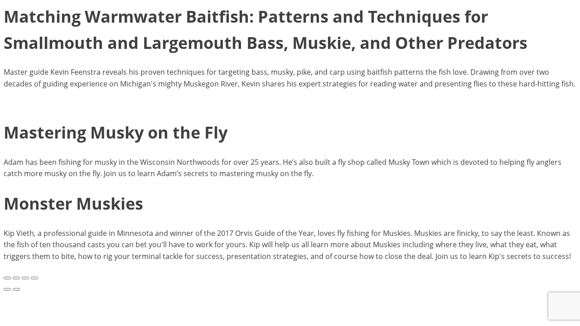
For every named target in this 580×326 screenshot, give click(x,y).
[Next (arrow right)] (16, 289)
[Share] (25, 278)
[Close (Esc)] (34, 278)
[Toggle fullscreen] (16, 278)
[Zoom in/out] (7, 278)
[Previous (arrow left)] (7, 289)
